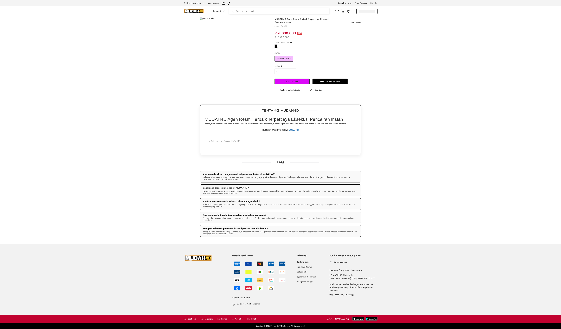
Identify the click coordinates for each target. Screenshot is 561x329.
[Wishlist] (337, 11)
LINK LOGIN (292, 81)
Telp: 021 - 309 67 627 (364, 278)
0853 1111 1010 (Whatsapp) (342, 294)
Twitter (224, 318)
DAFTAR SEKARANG (330, 81)
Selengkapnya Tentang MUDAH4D (224, 141)
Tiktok (253, 318)
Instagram (208, 318)
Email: (340, 278)
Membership (213, 3)
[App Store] (372, 318)
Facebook (191, 318)
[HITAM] (276, 46)
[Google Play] (358, 318)
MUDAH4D (294, 130)
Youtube (239, 318)
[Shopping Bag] (343, 11)
